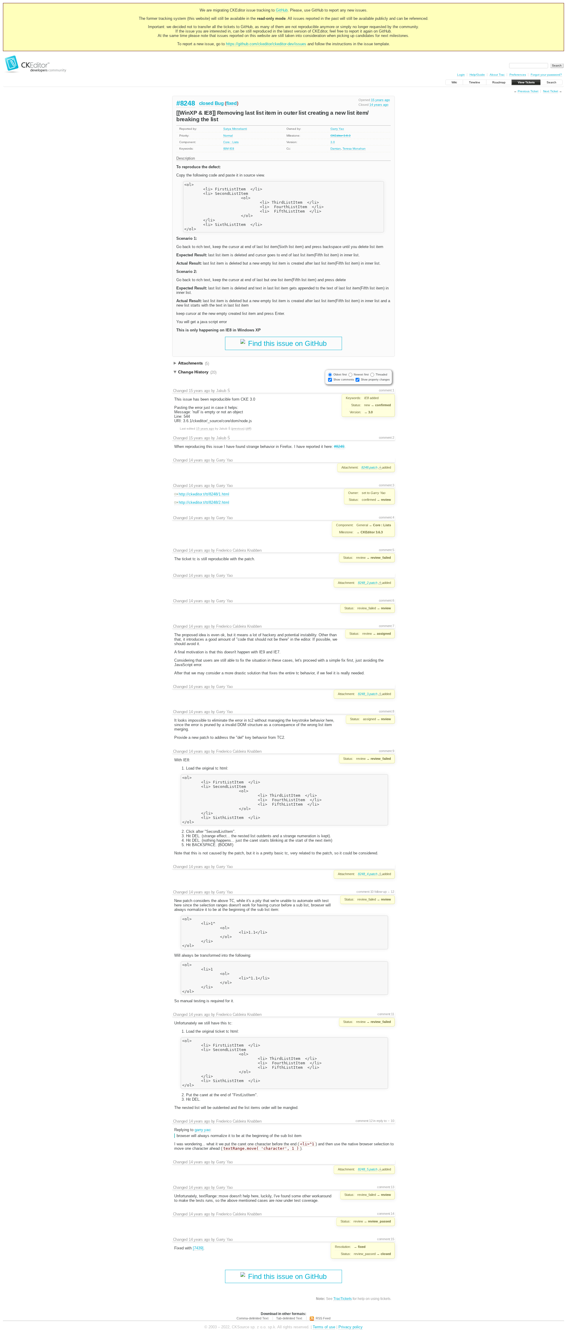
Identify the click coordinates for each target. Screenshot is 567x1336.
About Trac (497, 74)
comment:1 (386, 390)
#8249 (339, 446)
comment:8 (386, 711)
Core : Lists (231, 142)
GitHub (282, 10)
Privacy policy (350, 1327)
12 (392, 891)
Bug (219, 103)
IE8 (231, 148)
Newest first (361, 374)
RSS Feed (323, 1318)
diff (248, 428)
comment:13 (385, 1187)
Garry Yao (337, 128)
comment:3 (386, 485)
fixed (231, 103)
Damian (335, 148)
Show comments (343, 379)
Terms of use (324, 1327)
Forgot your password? (546, 74)
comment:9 (386, 751)
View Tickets (526, 82)
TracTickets (342, 1299)
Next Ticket (550, 91)
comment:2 (386, 437)
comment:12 (364, 1121)
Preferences (517, 74)
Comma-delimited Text (252, 1318)
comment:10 (365, 891)
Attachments (193, 363)
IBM (226, 148)
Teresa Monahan (354, 148)
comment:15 (385, 1239)
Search (551, 82)
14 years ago (378, 104)
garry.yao (202, 1130)
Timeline (474, 82)
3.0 (332, 142)
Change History (197, 372)
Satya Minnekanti (235, 128)
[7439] (198, 1248)
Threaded (381, 374)
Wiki (454, 82)
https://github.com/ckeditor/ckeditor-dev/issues (266, 44)
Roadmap (499, 82)
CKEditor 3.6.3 (340, 135)
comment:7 (386, 626)
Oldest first (340, 374)
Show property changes (375, 379)
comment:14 (385, 1213)
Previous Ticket (528, 91)
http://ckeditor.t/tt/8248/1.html (204, 494)
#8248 (185, 103)
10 (392, 1121)
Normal (228, 135)
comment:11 (385, 1014)
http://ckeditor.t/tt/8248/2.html (204, 502)
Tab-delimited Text (289, 1318)
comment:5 (386, 550)
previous (238, 428)
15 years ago (380, 100)
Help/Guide (477, 74)
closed (206, 103)
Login (461, 74)
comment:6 (386, 600)
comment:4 (386, 517)
